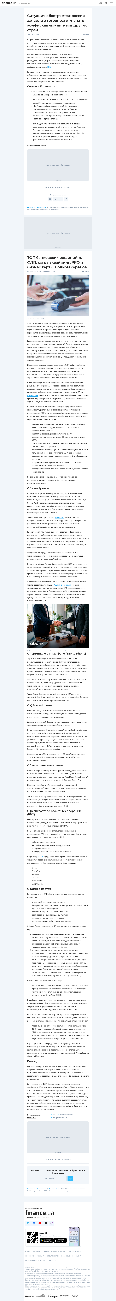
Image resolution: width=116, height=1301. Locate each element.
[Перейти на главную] (9, 3)
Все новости (41, 207)
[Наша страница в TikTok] (45, 1223)
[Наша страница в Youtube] (40, 1223)
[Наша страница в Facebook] (34, 1223)
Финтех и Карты (49, 272)
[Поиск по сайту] (106, 3)
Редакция (37, 1251)
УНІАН (43, 145)
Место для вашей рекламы (58, 165)
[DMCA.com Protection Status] (29, 1298)
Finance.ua (31, 207)
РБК (49, 67)
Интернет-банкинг (59, 1118)
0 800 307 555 (26, 3)
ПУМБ (40, 856)
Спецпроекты (53, 1256)
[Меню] (111, 3)
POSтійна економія (62, 585)
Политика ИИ (75, 1251)
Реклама (40, 1256)
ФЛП (53, 1114)
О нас (27, 1251)
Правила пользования (71, 1256)
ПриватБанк (32, 395)
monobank (59, 517)
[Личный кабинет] (100, 3)
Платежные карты (65, 1114)
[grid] (58, 705)
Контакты (52, 1260)
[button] (70, 1178)
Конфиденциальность (35, 1260)
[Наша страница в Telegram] (28, 1223)
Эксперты (29, 1256)
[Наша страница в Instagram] (51, 1223)
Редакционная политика (55, 1251)
